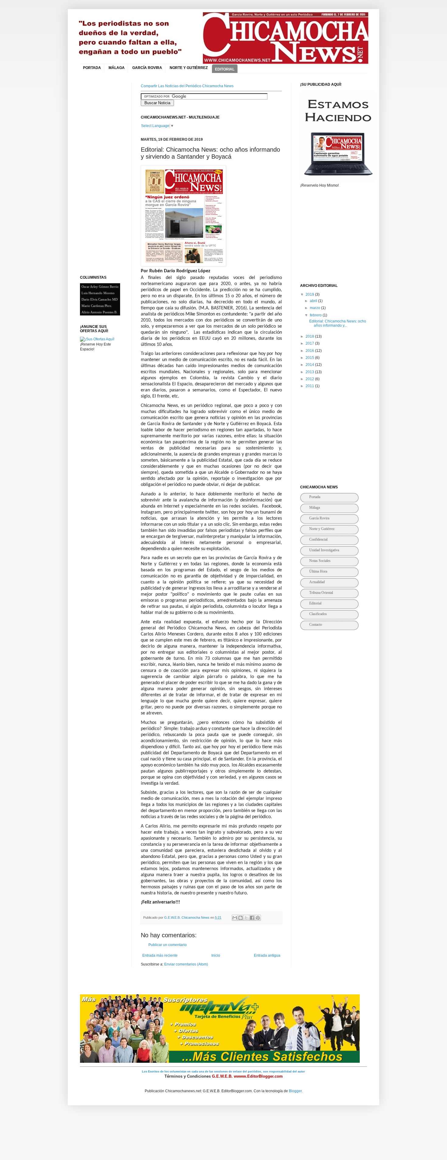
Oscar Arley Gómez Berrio (100, 286)
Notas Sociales (320, 561)
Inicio (215, 955)
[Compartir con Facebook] (252, 918)
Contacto (315, 624)
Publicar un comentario (167, 945)
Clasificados (318, 614)
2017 (310, 343)
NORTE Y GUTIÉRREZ (189, 68)
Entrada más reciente (160, 955)
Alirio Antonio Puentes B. (99, 312)
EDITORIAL (224, 69)
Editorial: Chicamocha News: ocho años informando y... (337, 323)
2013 (310, 372)
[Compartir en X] (246, 918)
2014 (310, 365)
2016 (310, 351)
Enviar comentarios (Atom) (186, 964)
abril (314, 301)
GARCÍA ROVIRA (147, 68)
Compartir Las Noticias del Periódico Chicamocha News (187, 86)
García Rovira (319, 518)
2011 (310, 386)
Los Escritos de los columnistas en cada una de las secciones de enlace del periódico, (202, 1071)
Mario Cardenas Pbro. (96, 306)
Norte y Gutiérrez (321, 529)
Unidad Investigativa (324, 550)
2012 (310, 379)
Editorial (315, 603)
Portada (314, 497)
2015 (310, 358)
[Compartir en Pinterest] (258, 918)
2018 (310, 336)
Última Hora (318, 571)
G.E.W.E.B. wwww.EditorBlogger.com (247, 1076)
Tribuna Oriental (321, 592)
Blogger (295, 1091)
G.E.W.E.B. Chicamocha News (187, 917)
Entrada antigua (267, 955)
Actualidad (317, 582)
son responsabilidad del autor (284, 1071)
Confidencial (318, 539)
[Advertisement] (104, 173)
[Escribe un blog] (240, 918)
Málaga (314, 507)
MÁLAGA (117, 68)
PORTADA (92, 68)
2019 (310, 294)
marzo (315, 308)
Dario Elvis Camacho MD (99, 299)
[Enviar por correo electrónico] (235, 918)
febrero (316, 315)
